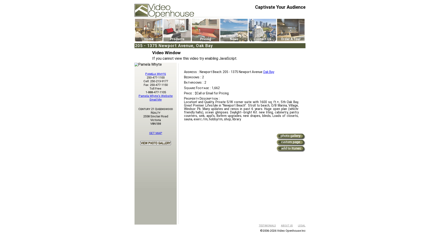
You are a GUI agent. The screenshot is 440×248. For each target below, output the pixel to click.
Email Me (156, 99)
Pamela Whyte (155, 74)
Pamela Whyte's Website (156, 96)
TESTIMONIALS (267, 225)
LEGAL (301, 225)
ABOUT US (287, 225)
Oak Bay (268, 72)
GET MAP (155, 133)
